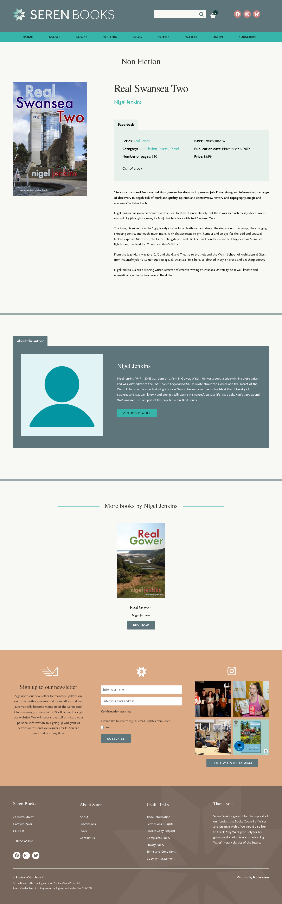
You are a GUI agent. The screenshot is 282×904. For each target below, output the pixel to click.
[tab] (126, 125)
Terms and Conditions (161, 851)
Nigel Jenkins (128, 101)
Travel (174, 149)
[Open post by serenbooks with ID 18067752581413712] (213, 699)
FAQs (83, 831)
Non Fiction (148, 149)
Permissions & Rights (160, 824)
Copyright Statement (161, 858)
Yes (107, 727)
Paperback (126, 124)
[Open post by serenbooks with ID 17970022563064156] (251, 699)
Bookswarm (261, 877)
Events (163, 37)
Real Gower (141, 607)
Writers (110, 37)
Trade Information (158, 817)
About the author (30, 341)
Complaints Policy (158, 838)
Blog (137, 37)
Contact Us (87, 838)
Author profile (136, 413)
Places (163, 149)
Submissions (88, 824)
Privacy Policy (155, 845)
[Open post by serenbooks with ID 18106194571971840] (213, 737)
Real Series (141, 141)
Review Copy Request (161, 831)
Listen (217, 37)
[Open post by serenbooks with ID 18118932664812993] (251, 737)
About (54, 37)
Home (28, 37)
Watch (191, 37)
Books (82, 37)
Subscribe (247, 37)
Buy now (141, 625)
